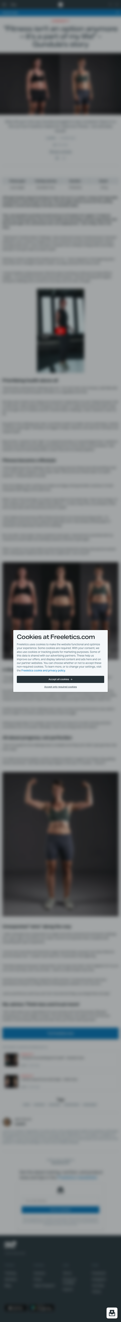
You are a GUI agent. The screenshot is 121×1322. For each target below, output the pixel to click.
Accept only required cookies (60, 686)
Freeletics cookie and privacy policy (43, 670)
